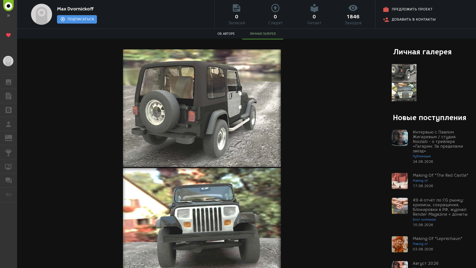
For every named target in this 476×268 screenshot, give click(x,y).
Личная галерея (422, 51)
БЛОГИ (8, 110)
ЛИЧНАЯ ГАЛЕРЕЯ (263, 33)
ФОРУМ (8, 180)
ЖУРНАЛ (11, 137)
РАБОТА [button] (8, 124)
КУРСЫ (8, 166)
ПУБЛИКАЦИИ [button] (8, 96)
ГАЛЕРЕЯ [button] (8, 82)
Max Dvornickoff (75, 9)
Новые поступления (429, 117)
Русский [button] (11, 194)
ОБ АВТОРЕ (226, 33)
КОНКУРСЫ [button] (8, 152)
